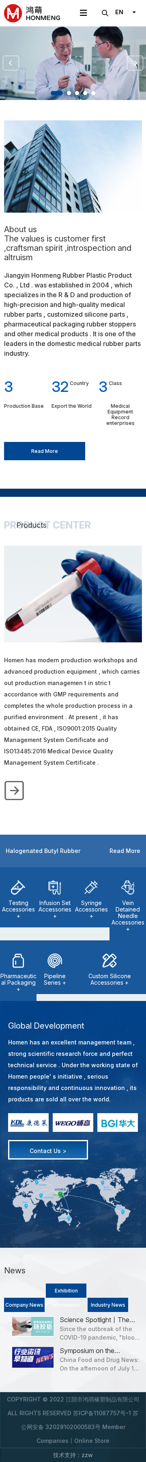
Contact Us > (48, 1150)
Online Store (92, 1440)
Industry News (108, 1305)
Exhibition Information (66, 1293)
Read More (44, 451)
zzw (87, 1454)
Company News (24, 1305)
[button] (57, 93)
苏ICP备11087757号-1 (102, 1413)
